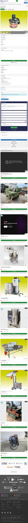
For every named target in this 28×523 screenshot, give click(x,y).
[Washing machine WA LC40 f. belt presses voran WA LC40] (14, 380)
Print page (14, 141)
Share (14, 144)
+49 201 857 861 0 (18, 494)
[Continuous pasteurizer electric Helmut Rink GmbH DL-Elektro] (14, 255)
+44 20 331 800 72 (5, 494)
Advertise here (14, 471)
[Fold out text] (14, 181)
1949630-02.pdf (4, 89)
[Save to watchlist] (26, 6)
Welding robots (8, 499)
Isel (16, 499)
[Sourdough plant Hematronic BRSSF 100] (14, 318)
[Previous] (1, 22)
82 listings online (3, 97)
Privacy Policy (12, 521)
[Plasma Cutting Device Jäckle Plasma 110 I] (14, 442)
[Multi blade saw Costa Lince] (14, 411)
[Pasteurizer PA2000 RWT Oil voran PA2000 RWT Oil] (14, 287)
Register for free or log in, (7, 94)
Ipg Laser (19, 499)
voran (2, 40)
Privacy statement (14, 129)
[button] (27, 1)
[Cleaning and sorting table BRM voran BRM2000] (14, 349)
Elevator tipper (23, 499)
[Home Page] (0, 4)
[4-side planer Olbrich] (14, 193)
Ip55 (14, 499)
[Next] (26, 22)
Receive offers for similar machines (7, 124)
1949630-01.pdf (4, 88)
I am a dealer (4, 123)
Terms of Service (17, 521)
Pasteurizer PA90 (3, 38)
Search (26, 2)
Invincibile (4, 499)
